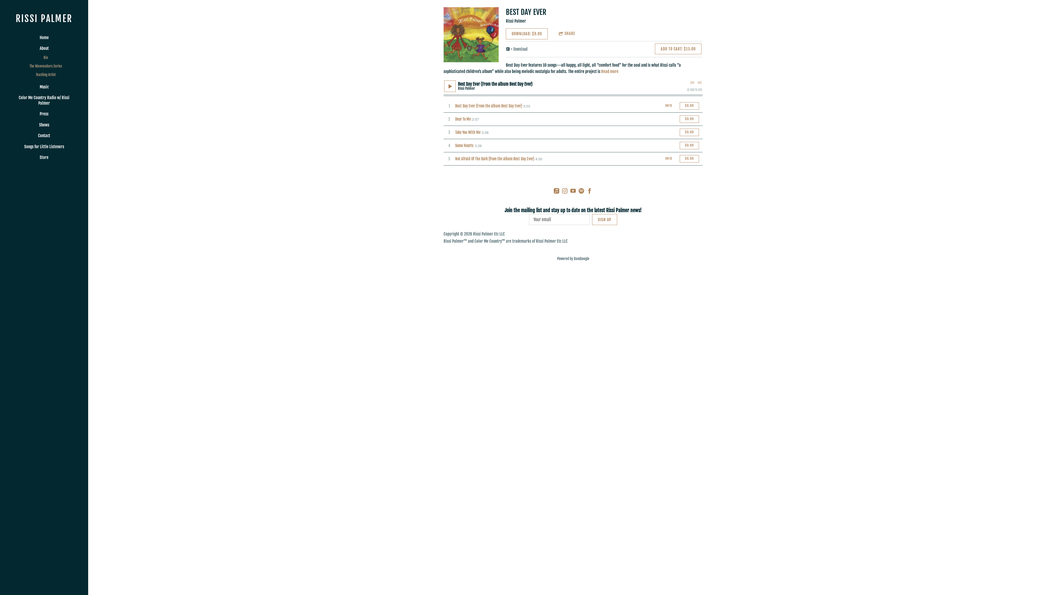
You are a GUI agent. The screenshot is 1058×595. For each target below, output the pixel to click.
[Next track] (699, 82)
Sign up (604, 219)
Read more (610, 71)
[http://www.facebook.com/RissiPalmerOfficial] (589, 192)
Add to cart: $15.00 (678, 49)
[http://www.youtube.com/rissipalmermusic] (573, 192)
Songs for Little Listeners (44, 146)
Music (44, 87)
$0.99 (689, 106)
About (44, 48)
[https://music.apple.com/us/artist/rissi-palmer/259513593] (556, 192)
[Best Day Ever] (471, 34)
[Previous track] (692, 82)
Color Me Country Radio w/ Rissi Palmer (44, 100)
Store (44, 157)
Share (570, 33)
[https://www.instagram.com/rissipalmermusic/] (565, 192)
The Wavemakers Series (45, 66)
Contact (44, 135)
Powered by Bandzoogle (573, 258)
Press (44, 114)
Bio (46, 57)
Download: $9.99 (527, 33)
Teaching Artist (46, 74)
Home (44, 37)
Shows (44, 125)
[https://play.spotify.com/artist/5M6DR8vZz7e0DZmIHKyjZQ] (581, 192)
